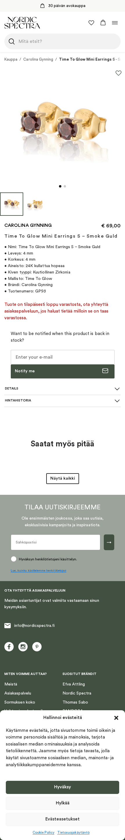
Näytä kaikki (62, 478)
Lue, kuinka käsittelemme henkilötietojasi (38, 570)
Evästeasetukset (62, 819)
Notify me (25, 371)
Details (11, 388)
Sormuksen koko (19, 702)
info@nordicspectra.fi (34, 626)
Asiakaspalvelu (17, 693)
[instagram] (23, 646)
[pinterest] (37, 646)
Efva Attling (74, 684)
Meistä (10, 684)
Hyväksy (62, 787)
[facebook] (9, 646)
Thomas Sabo (75, 702)
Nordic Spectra (77, 693)
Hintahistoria (18, 400)
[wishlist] (91, 22)
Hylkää (62, 803)
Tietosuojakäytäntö (73, 832)
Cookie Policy (43, 832)
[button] (116, 718)
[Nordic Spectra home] (22, 23)
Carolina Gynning (38, 59)
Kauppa (10, 59)
